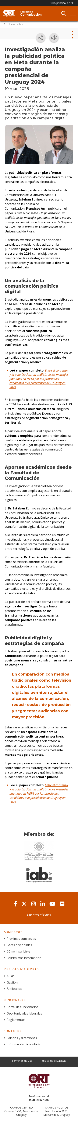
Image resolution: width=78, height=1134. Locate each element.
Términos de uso (22, 1060)
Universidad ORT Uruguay (39, 1080)
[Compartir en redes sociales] (40, 37)
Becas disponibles (19, 945)
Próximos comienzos (21, 939)
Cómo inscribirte (18, 951)
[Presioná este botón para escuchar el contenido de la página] (53, 37)
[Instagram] (33, 903)
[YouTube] (52, 903)
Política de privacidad (53, 1060)
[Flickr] (62, 903)
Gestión (12, 982)
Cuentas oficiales (39, 915)
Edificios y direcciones (22, 1038)
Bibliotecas (14, 989)
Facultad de (31, 13)
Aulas (10, 976)
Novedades (15, 24)
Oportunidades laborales (24, 1013)
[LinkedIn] (42, 903)
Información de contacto (24, 1044)
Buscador (63, 13)
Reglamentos (16, 1020)
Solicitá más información (24, 958)
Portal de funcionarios (22, 1007)
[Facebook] (15, 903)
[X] (24, 903)
